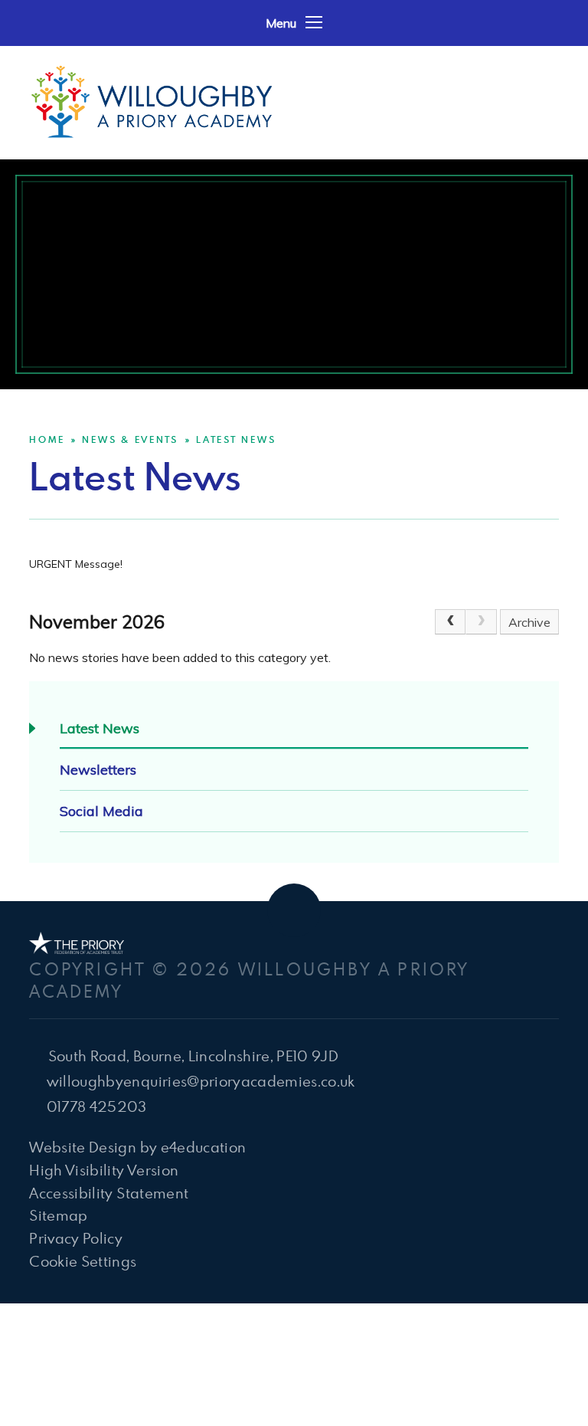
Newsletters (98, 770)
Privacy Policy (75, 1237)
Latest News (236, 439)
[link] (481, 622)
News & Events (130, 439)
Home (46, 439)
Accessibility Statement (108, 1192)
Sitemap (58, 1214)
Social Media (101, 811)
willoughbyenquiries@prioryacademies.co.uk (201, 1080)
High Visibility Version (103, 1169)
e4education (204, 1146)
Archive (529, 622)
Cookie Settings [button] (82, 1260)
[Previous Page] (450, 622)
